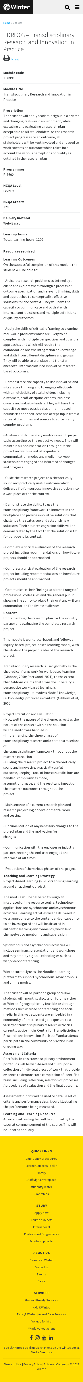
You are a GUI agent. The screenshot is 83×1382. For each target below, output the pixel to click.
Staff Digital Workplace (41, 1180)
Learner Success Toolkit (41, 1166)
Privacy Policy (32, 1364)
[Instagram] (37, 1337)
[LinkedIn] (51, 1337)
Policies (49, 1364)
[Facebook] (31, 1337)
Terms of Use (12, 1364)
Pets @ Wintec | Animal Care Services (41, 1314)
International (41, 1227)
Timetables (41, 1194)
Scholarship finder (41, 1241)
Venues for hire (41, 1321)
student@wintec (41, 1187)
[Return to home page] (16, 7)
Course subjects (41, 1220)
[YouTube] (44, 1337)
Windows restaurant (41, 1328)
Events (41, 1274)
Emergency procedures (41, 1159)
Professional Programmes (41, 1234)
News (41, 1281)
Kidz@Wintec (41, 1307)
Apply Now (41, 1213)
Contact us (42, 1267)
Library (41, 1173)
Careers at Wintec (41, 1260)
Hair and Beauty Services (41, 1300)
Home (6, 22)
